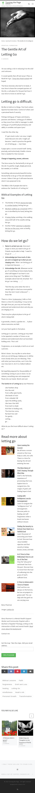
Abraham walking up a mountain (16, 209)
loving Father (10, 217)
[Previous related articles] (27, 716)
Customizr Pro (21, 784)
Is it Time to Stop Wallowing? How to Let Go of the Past (25, 556)
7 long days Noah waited (20, 78)
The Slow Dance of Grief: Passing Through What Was (25, 470)
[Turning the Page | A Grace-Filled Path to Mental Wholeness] (3, 2)
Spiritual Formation (11, 41)
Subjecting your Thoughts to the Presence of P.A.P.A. (25, 740)
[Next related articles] (31, 716)
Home (3, 41)
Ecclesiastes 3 (17, 299)
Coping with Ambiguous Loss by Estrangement (24, 498)
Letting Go (10, 609)
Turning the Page (14, 781)
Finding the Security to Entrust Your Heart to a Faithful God (25, 529)
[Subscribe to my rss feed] (17, 789)
